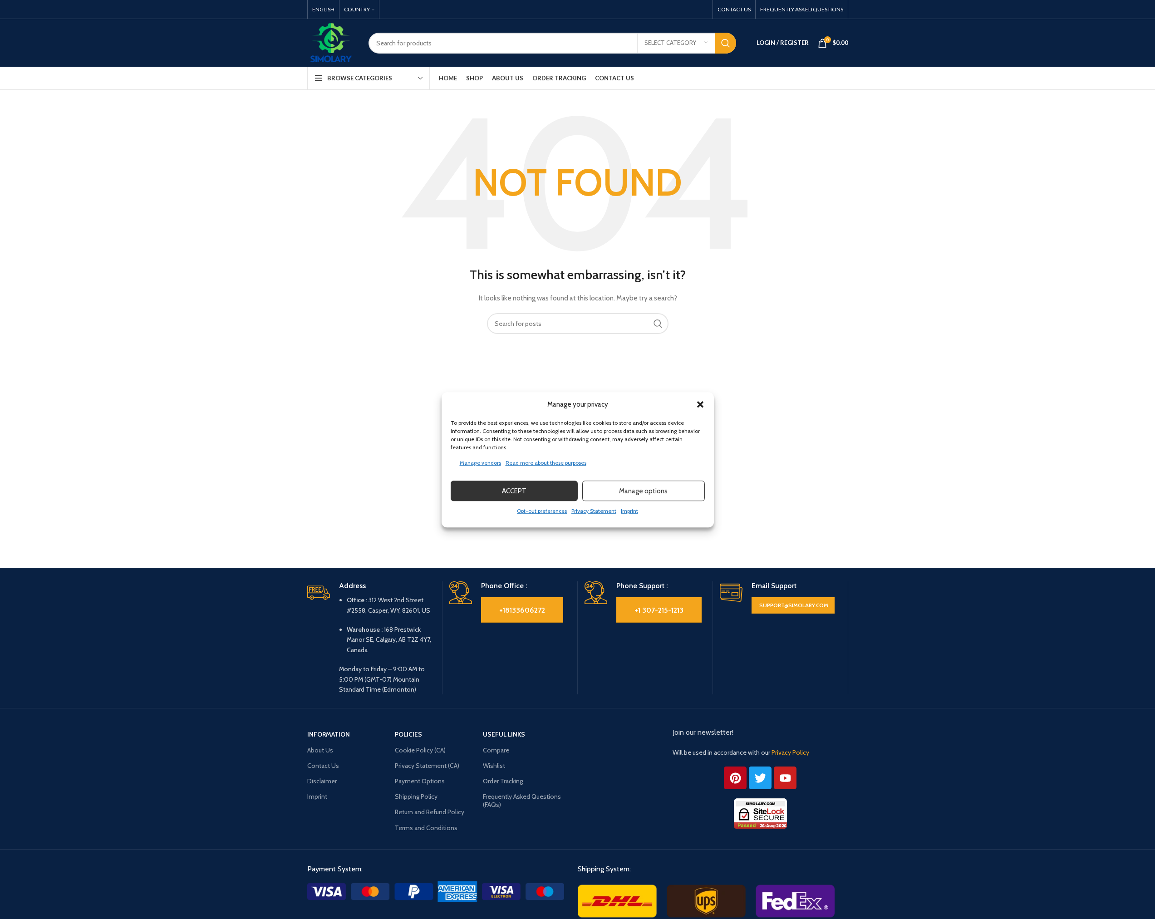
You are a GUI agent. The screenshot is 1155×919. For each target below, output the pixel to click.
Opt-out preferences (542, 510)
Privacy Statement (593, 510)
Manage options (643, 491)
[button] (700, 404)
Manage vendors (480, 462)
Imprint (629, 510)
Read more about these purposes (546, 462)
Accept (514, 491)
